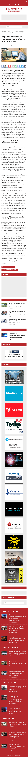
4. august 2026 (13, 740)
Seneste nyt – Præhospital (10, 647)
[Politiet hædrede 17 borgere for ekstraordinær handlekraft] (4, 746)
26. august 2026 (13, 642)
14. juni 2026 (12, 713)
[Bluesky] (12, 4)
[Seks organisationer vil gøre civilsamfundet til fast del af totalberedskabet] (4, 638)
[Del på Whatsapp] (16, 66)
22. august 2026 (13, 667)
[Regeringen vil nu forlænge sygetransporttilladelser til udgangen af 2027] (4, 653)
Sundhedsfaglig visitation (9, 269)
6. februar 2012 (13, 306)
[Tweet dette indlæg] (5, 66)
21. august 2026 (13, 677)
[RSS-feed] (9, 4)
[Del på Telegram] (20, 66)
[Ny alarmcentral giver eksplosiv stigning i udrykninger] (4, 321)
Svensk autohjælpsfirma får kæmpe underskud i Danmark (17, 687)
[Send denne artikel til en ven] (12, 66)
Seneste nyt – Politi (8, 718)
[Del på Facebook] (2, 66)
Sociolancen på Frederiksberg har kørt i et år (17, 663)
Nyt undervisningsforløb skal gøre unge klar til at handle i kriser (16, 628)
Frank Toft (15, 45)
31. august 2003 (14, 322)
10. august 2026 (13, 691)
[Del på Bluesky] (23, 66)
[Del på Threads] (25, 66)
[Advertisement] (15, 17)
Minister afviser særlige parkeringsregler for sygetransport (16, 673)
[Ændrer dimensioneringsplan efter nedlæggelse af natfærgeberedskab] (4, 616)
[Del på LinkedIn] (7, 66)
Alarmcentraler (9, 267)
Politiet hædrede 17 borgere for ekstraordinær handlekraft (17, 746)
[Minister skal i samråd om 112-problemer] (4, 313)
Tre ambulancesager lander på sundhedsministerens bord (17, 304)
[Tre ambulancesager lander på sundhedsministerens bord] (4, 305)
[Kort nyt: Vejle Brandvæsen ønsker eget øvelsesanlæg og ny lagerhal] (4, 335)
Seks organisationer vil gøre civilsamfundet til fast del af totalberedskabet (17, 638)
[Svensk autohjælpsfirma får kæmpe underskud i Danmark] (4, 687)
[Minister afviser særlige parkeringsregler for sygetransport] (4, 673)
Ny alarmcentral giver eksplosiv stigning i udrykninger (17, 320)
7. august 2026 (13, 703)
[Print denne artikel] (14, 66)
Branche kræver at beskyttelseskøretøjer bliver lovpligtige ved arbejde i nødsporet (16, 698)
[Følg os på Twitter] (18, 4)
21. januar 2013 (6, 45)
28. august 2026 (13, 657)
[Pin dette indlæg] (9, 66)
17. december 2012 (14, 314)
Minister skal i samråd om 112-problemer (17, 312)
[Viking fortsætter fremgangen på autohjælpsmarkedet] (4, 709)
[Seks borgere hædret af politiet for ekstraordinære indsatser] (4, 724)
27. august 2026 (13, 622)
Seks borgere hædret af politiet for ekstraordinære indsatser (17, 724)
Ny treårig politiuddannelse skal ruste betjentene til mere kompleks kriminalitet (17, 735)
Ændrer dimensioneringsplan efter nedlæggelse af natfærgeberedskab (17, 617)
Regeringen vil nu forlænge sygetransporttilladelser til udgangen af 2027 (17, 653)
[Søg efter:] (14, 26)
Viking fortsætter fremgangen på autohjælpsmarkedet (15, 709)
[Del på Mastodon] (18, 66)
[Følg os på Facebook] (15, 4)
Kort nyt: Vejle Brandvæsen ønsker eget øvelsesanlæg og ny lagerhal (17, 336)
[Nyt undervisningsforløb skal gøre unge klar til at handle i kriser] (4, 628)
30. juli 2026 (12, 750)
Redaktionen (12, 324)
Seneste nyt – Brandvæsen (10, 611)
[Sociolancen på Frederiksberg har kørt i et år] (4, 663)
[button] (26, 1)
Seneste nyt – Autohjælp (10, 682)
